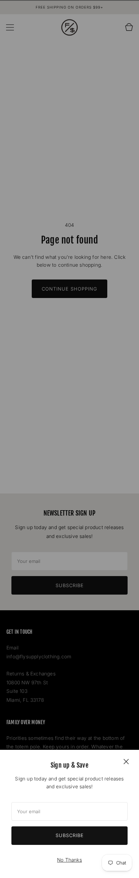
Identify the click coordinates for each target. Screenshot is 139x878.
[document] (69, 814)
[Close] (126, 761)
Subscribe (70, 835)
